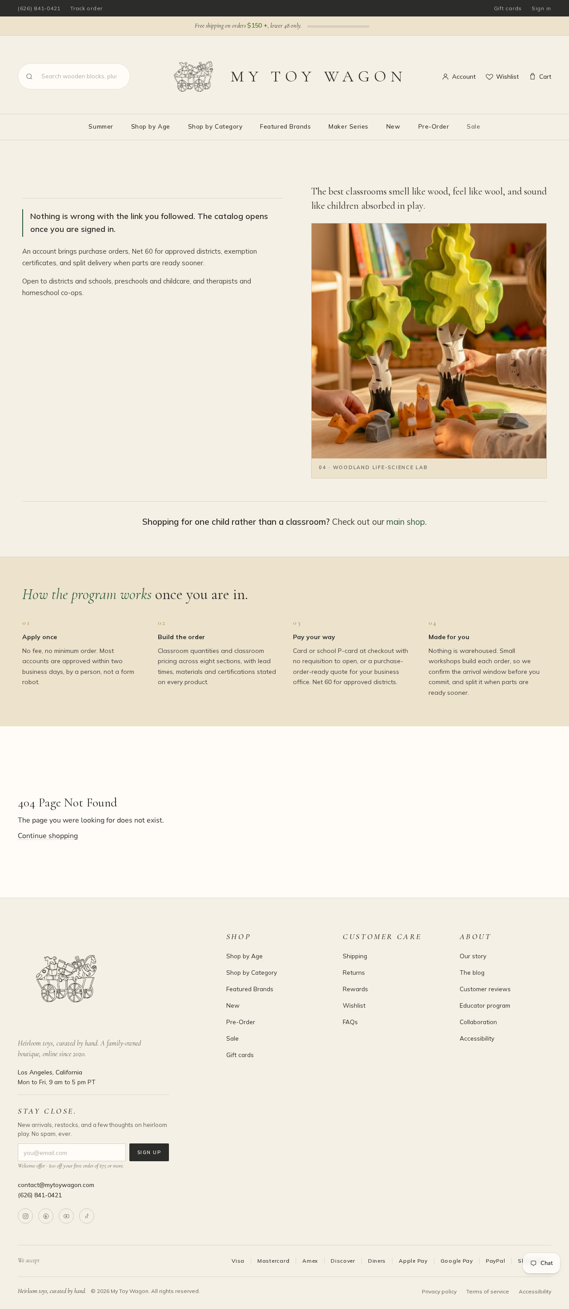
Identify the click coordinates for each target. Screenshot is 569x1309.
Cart (545, 76)
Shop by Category (215, 126)
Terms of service (487, 1291)
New (393, 126)
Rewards (355, 989)
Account (464, 76)
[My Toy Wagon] (109, 978)
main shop (405, 521)
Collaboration (478, 1021)
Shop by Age (150, 126)
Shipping (355, 956)
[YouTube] (66, 1216)
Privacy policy (439, 1291)
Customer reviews (485, 989)
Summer (100, 126)
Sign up (149, 1152)
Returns (354, 972)
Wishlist (507, 76)
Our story (473, 956)
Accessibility (477, 1038)
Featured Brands (285, 126)
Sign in (541, 8)
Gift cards (508, 8)
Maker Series (348, 126)
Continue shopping (48, 836)
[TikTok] (86, 1216)
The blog (472, 972)
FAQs (350, 1021)
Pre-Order (433, 126)
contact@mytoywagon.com (56, 1184)
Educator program (485, 1005)
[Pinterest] (45, 1216)
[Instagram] (25, 1216)
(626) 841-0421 (39, 8)
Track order (86, 8)
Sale (473, 126)
